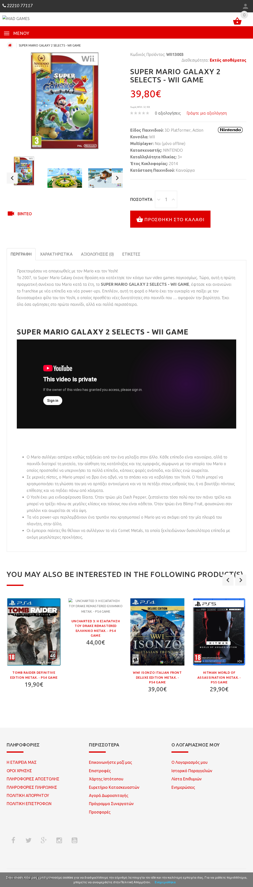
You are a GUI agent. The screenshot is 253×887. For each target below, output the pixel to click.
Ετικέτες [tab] (131, 254)
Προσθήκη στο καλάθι (174, 219)
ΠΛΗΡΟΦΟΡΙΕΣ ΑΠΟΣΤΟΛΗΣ (33, 779)
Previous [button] (12, 178)
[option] (24, 171)
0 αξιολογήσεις (168, 113)
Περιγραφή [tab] (21, 254)
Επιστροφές (100, 770)
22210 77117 (19, 6)
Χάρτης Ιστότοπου (106, 779)
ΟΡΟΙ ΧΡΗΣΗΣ (19, 770)
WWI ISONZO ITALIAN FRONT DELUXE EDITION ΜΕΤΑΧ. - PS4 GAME (157, 677)
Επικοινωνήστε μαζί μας (110, 762)
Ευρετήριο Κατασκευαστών (114, 787)
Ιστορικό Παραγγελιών (191, 770)
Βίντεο (25, 214)
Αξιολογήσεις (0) (97, 254)
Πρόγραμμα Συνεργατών (111, 803)
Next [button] (117, 178)
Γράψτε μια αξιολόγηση (207, 113)
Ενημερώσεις (183, 787)
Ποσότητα (141, 199)
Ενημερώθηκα (165, 882)
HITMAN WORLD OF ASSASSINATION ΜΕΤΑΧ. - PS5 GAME (219, 677)
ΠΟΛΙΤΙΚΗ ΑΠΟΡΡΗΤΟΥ (28, 795)
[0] (237, 22)
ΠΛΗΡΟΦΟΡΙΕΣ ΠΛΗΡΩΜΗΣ (32, 787)
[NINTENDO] (230, 130)
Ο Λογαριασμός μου (189, 762)
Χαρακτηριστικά (56, 254)
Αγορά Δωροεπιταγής (108, 795)
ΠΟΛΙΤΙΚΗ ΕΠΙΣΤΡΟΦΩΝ (29, 803)
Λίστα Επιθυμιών (186, 779)
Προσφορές (99, 812)
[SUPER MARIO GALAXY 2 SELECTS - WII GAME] (24, 171)
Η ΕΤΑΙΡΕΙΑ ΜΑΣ (22, 762)
